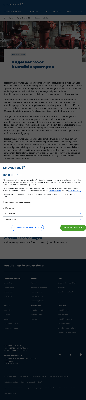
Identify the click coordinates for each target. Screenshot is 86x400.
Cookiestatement (55, 190)
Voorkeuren (10, 214)
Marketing (9, 208)
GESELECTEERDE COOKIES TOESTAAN (28, 228)
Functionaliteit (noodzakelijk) (17, 202)
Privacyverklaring (74, 190)
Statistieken (10, 219)
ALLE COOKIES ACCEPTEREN (73, 228)
